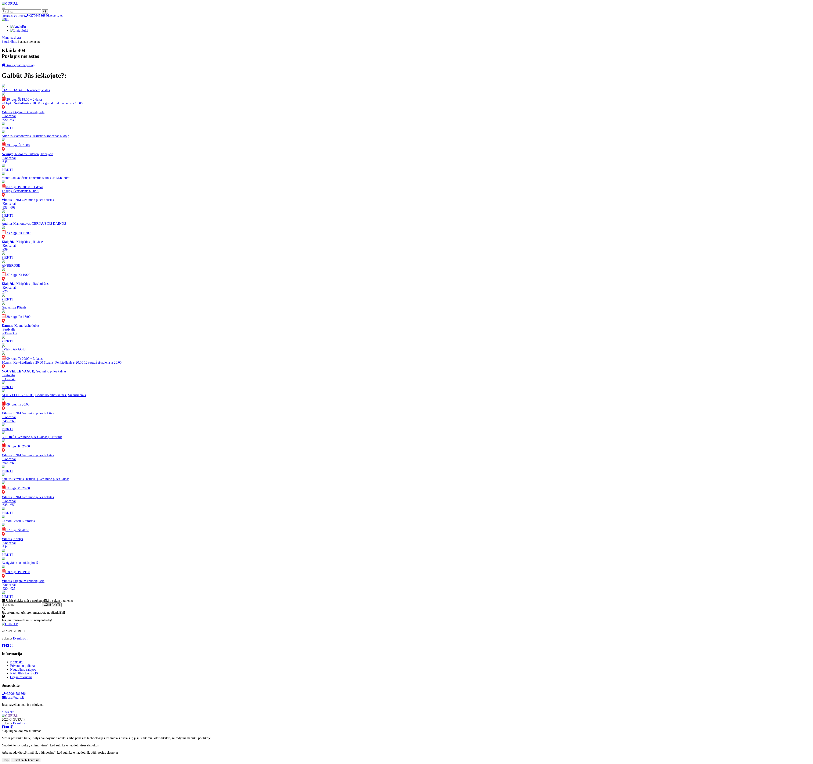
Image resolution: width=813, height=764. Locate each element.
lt (7, 19)
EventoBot (20, 638)
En (24, 26)
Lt (26, 30)
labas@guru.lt (14, 697)
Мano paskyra (11, 37)
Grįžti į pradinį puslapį (20, 65)
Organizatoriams (21, 677)
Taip (5, 760)
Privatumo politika (22, 665)
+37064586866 (32, 15)
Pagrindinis (9, 41)
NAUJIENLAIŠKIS (24, 673)
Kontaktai (16, 662)
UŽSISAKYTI (51, 604)
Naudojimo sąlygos (23, 669)
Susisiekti (8, 712)
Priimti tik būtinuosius (26, 760)
